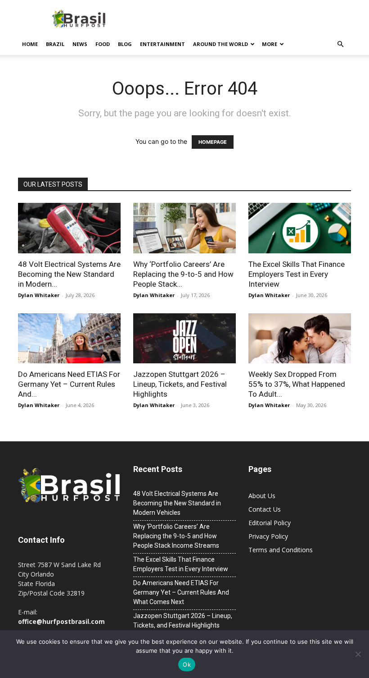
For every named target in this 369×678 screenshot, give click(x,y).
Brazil (55, 44)
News (79, 44)
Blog (125, 44)
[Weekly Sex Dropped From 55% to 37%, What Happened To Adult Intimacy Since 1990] (299, 338)
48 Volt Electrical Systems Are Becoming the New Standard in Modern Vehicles (177, 503)
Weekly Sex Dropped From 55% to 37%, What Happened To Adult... (296, 384)
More (269, 44)
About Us (261, 495)
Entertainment (162, 44)
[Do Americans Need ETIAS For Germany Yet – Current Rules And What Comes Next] (69, 338)
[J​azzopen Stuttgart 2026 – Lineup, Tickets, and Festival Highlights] (184, 338)
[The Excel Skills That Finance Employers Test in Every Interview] (299, 228)
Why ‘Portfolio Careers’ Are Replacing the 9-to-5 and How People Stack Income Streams (176, 536)
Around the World (220, 44)
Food (102, 44)
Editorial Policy (269, 522)
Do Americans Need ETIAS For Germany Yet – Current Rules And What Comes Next (181, 592)
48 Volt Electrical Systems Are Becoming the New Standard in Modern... (69, 274)
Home (30, 44)
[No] (357, 654)
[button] (340, 44)
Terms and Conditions (280, 549)
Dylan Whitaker (38, 295)
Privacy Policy (268, 536)
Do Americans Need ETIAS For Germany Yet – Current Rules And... (69, 384)
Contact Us (264, 509)
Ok (187, 664)
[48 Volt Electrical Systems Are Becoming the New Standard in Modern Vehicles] (69, 228)
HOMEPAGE (212, 142)
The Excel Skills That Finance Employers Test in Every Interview (296, 274)
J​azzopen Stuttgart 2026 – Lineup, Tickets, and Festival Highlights (180, 384)
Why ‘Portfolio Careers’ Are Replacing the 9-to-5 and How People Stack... (183, 274)
